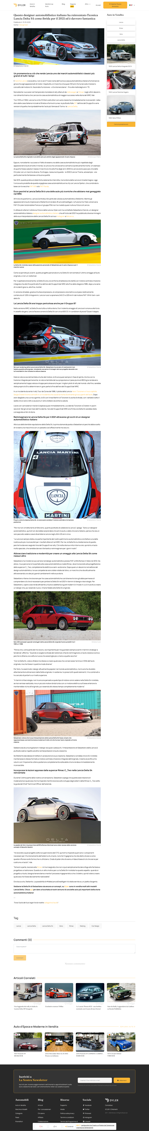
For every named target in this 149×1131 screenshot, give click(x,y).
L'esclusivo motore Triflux (54, 1006)
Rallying (82, 926)
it (132, 5)
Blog (63, 4)
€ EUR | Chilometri (111, 1109)
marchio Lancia (21, 81)
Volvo (121, 34)
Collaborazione (43, 1121)
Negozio (73, 5)
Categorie (18, 1113)
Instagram (61, 216)
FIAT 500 (33, 186)
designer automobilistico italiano (46, 213)
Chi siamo (41, 1113)
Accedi (98, 5)
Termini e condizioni (67, 1117)
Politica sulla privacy (67, 1113)
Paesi (17, 1117)
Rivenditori (19, 1121)
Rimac (39, 867)
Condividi (70, 1126)
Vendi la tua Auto (49, 5)
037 (75, 103)
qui (31, 889)
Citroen (81, 92)
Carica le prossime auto (121, 124)
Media (62, 1109)
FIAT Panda (44, 186)
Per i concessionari (44, 1109)
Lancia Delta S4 (47, 926)
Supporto (63, 1105)
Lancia (121, 22)
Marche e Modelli (21, 1109)
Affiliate (40, 1117)
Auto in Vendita (32, 5)
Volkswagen (71, 92)
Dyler (66, 886)
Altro (86, 4)
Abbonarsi (122, 1080)
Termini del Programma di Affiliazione (69, 1122)
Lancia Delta (72, 106)
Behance (70, 216)
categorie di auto (50, 902)
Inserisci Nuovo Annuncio (115, 5)
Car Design (95, 926)
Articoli (40, 1105)
